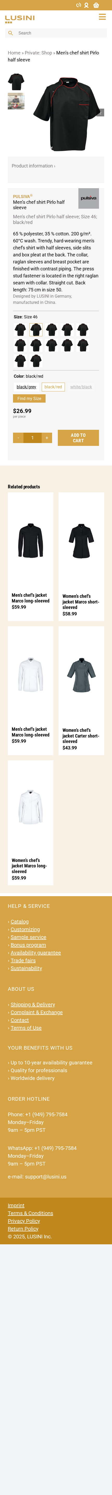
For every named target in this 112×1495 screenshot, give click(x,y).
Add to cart (78, 438)
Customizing (25, 929)
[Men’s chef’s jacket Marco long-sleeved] (30, 539)
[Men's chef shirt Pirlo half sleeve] (20, 329)
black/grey (26, 386)
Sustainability (26, 968)
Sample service (28, 937)
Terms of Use (26, 1028)
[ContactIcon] (79, 4)
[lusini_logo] (19, 17)
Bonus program (28, 945)
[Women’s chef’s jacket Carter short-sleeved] (81, 674)
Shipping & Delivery (33, 1004)
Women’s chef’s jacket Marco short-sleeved (81, 601)
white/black (81, 386)
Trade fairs (23, 960)
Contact (20, 1020)
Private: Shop (38, 52)
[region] (17, 112)
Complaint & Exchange (37, 1012)
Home (14, 52)
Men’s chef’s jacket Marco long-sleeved (30, 597)
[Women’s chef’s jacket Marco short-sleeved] (81, 540)
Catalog (20, 921)
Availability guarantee (36, 953)
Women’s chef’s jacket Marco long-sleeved (29, 866)
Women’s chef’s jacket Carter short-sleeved (81, 735)
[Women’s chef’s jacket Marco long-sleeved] (30, 806)
